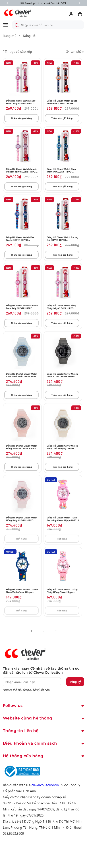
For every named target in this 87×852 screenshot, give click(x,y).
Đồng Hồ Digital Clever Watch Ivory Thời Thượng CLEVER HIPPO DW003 (62, 447)
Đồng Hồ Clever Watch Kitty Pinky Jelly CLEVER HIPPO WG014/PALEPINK (61, 307)
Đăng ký (75, 682)
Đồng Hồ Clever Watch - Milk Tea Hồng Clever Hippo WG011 (63, 519)
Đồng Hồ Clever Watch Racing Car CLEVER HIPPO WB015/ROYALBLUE (62, 238)
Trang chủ (9, 35)
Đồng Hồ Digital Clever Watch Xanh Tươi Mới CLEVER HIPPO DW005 (22, 375)
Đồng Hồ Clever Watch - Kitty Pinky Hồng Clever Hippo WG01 (62, 590)
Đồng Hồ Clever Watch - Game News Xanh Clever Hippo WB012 (22, 590)
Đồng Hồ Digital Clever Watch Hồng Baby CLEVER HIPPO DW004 (21, 519)
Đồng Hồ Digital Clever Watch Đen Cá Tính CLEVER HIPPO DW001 (62, 375)
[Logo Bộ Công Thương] (21, 777)
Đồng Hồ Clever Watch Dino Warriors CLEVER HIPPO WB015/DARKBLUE (61, 170)
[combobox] (48, 24)
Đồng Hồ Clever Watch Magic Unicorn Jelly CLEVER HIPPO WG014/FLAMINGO (21, 170)
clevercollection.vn (45, 784)
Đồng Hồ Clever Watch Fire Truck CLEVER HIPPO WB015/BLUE (20, 238)
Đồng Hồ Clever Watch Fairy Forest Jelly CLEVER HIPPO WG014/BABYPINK (20, 102)
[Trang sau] (55, 631)
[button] (7, 25)
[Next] (79, 3)
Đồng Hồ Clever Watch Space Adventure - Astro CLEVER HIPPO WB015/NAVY (62, 102)
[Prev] (8, 3)
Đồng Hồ (29, 35)
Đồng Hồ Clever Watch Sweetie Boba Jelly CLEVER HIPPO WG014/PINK (22, 307)
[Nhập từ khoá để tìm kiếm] (17, 25)
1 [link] (31, 630)
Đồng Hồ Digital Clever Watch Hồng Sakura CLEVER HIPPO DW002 (21, 447)
